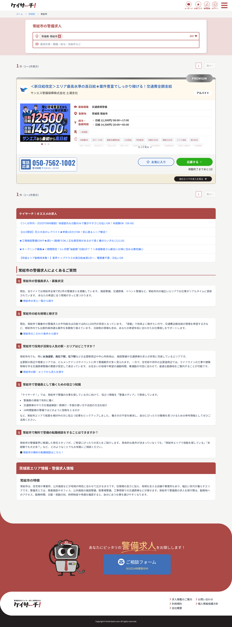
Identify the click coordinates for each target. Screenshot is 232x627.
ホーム (19, 14)
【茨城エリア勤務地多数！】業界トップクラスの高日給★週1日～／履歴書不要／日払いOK (71, 258)
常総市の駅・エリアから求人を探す (43, 372)
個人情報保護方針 (208, 603)
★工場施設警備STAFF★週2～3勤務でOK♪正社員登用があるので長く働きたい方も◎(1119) (71, 240)
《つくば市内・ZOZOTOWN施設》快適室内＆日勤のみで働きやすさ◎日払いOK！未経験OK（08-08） (77, 223)
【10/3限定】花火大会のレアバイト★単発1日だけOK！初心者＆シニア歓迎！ (63, 232)
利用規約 (177, 603)
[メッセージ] (189, 4)
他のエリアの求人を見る (191, 178)
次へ (209, 65)
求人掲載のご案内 (182, 599)
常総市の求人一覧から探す (38, 301)
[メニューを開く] (224, 5)
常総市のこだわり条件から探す (41, 333)
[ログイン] (215, 4)
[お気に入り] (198, 4)
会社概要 (177, 608)
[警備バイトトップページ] (23, 5)
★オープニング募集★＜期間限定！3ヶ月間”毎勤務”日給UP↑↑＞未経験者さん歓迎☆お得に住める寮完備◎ (81, 249)
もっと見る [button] (143, 146)
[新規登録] (207, 4)
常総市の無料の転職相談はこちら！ (43, 452)
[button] (59, 36)
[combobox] (63, 36)
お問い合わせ (205, 599)
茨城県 (31, 14)
